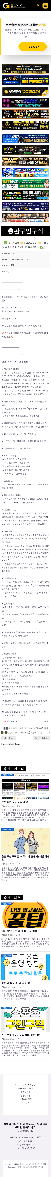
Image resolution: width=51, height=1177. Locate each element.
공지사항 (25, 1103)
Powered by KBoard (10, 744)
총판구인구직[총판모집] (25, 1085)
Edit (36, 738)
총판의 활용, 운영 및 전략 (15, 983)
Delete (45, 738)
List (4, 738)
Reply (12, 738)
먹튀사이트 (25, 1092)
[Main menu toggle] (45, 6)
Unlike (13, 721)
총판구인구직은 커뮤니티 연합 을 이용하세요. (25, 858)
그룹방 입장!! (32, 46)
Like (5, 721)
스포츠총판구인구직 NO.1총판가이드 (22, 1035)
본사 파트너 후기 (25, 1088)
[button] (38, 6)
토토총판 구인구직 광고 (14, 802)
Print (45, 721)
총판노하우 (25, 1095)
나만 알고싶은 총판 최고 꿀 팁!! (19, 931)
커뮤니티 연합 (25, 1099)
